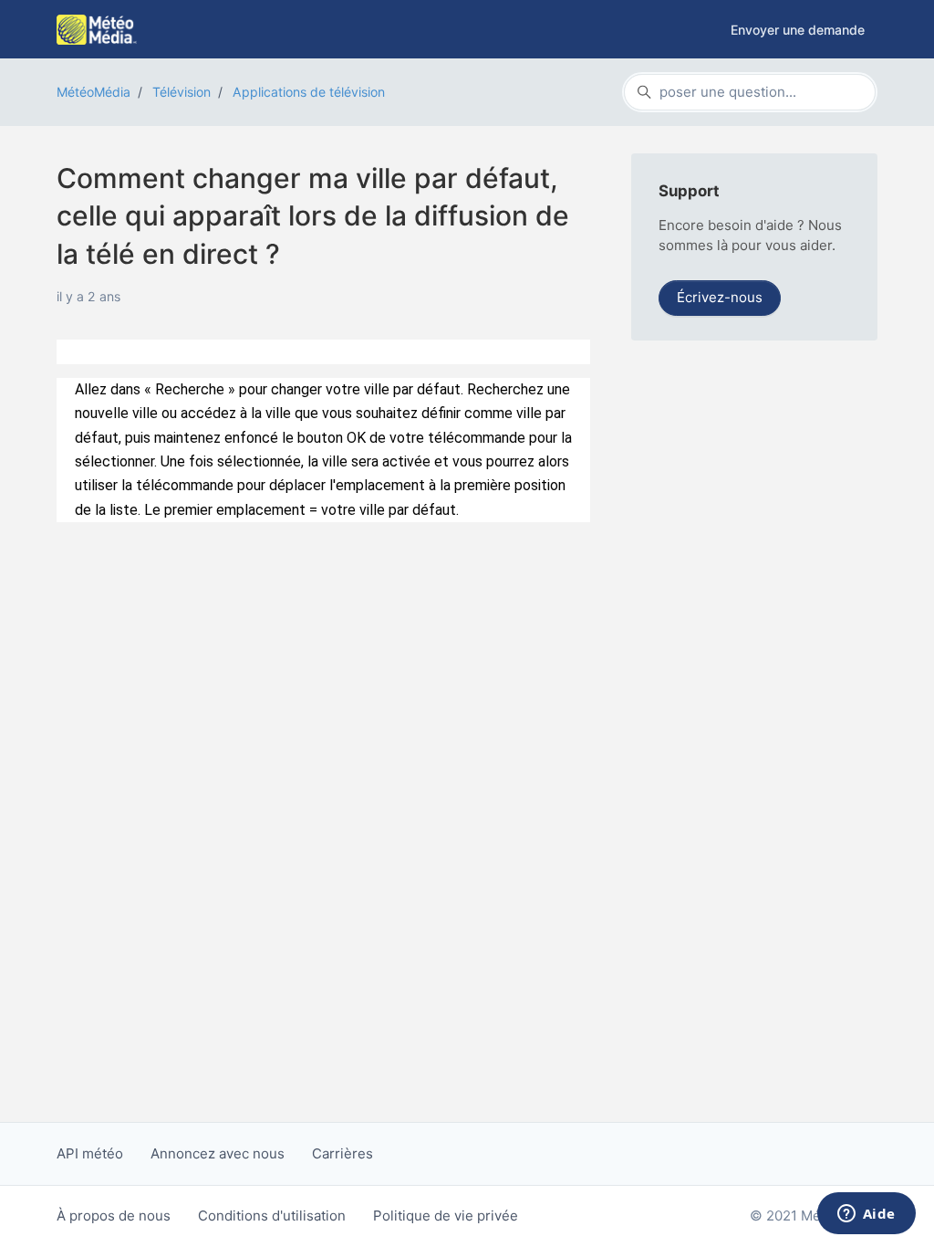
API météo (90, 1153)
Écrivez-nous (720, 297)
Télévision (181, 92)
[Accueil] (97, 30)
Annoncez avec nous (217, 1153)
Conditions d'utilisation (272, 1215)
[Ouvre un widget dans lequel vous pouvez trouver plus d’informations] (866, 1215)
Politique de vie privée (445, 1215)
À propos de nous (114, 1215)
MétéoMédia (93, 92)
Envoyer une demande (798, 29)
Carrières (342, 1153)
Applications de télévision (309, 92)
